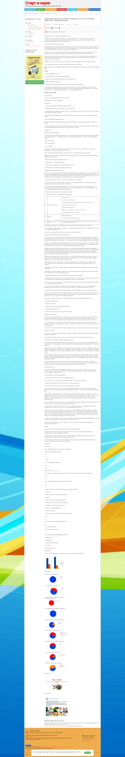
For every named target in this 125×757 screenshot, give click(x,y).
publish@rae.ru (31, 736)
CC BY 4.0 (31, 41)
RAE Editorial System (56, 748)
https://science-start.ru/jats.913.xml (34, 46)
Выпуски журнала (35, 13)
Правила (51, 9)
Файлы (68, 24)
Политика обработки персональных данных (35, 749)
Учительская (72, 9)
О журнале (29, 9)
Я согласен (87, 752)
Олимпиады (62, 9)
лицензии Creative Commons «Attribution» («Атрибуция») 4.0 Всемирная (56, 746)
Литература (76, 24)
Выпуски (40, 9)
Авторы (47, 24)
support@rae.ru (44, 739)
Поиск (83, 9)
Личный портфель (95, 9)
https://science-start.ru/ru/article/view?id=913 (57, 726)
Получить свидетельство (34, 82)
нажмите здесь (78, 752)
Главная (28, 13)
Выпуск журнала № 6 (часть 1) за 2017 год (48, 13)
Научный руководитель (58, 24)
